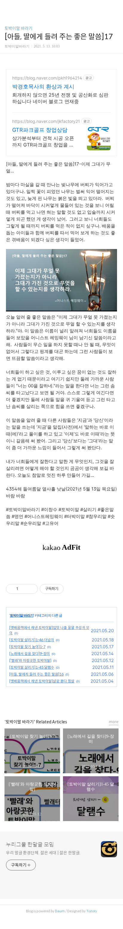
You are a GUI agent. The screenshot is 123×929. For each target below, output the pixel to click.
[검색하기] (115, 6)
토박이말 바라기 (18, 28)
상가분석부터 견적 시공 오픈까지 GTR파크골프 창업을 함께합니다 (43, 141)
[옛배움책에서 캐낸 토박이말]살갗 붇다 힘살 (41, 681)
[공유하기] (23, 588)
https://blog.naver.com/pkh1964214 (47, 77)
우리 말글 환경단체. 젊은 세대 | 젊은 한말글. (43, 852)
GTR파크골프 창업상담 (39, 130)
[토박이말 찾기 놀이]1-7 (27, 646)
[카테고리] (7, 6)
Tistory (91, 911)
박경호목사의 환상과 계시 (43, 86)
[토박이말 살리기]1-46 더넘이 (31, 640)
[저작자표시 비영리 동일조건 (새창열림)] (72, 588)
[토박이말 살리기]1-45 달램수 (31, 667)
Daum (60, 911)
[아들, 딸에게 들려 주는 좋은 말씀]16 (36, 674)
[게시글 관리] (31, 588)
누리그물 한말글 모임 (30, 844)
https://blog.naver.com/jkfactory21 (46, 121)
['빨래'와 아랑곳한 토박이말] (30, 660)
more (114, 721)
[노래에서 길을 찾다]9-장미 (29, 653)
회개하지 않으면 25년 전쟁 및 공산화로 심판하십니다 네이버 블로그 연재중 (60, 98)
